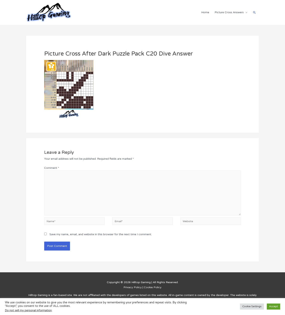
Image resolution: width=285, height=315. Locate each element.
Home (205, 12)
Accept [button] (273, 306)
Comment (51, 168)
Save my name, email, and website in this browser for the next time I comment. (100, 234)
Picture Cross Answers (229, 12)
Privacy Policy (133, 287)
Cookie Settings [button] (252, 306)
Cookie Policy (153, 287)
